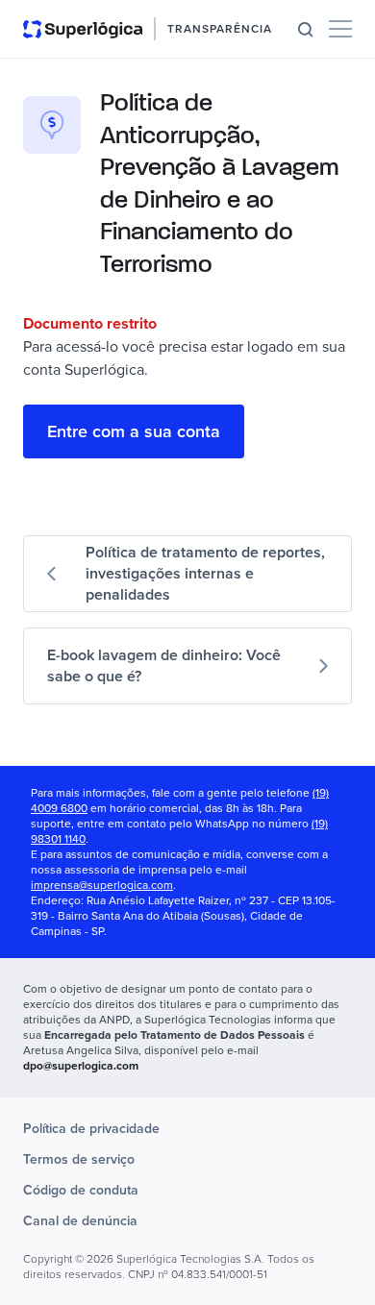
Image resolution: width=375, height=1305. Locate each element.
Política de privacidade (91, 1129)
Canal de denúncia (80, 1221)
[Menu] (340, 28)
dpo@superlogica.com (80, 1066)
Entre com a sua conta (133, 431)
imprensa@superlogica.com (102, 885)
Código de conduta (80, 1190)
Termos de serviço (79, 1159)
